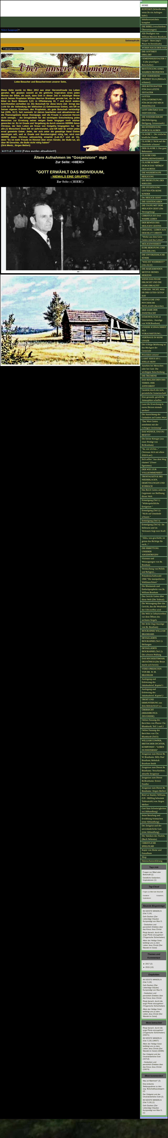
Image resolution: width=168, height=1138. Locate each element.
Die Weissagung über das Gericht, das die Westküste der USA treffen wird (154, 606)
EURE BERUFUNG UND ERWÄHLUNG (153, 249)
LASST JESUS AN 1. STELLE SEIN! (151, 360)
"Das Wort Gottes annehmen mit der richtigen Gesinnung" (152, 424)
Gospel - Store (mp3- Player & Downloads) (152, 42)
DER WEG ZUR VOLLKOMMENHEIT (152, 471)
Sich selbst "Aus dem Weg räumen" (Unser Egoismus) (154, 462)
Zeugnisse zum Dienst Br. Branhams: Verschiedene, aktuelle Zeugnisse (153, 770)
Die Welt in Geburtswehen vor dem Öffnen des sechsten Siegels (154, 616)
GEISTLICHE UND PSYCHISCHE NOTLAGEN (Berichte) (153, 302)
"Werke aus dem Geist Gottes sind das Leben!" (153, 238)
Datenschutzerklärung (152, 861)
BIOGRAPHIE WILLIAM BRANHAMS (153, 632)
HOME (145, 5)
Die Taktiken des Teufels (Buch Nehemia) (153, 837)
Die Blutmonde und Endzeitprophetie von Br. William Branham (153, 589)
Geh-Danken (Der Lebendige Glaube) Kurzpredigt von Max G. (152, 918)
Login (90, 1122)
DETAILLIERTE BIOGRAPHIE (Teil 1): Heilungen (152, 641)
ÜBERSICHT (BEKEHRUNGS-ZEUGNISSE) (150, 712)
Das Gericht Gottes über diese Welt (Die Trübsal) (153, 598)
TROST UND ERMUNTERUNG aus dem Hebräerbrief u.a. (152, 702)
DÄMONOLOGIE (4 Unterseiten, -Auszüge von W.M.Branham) (152, 320)
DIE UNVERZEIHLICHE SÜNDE (153, 256)
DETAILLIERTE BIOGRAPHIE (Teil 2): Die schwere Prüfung (152, 651)
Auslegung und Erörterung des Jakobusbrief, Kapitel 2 (152, 692)
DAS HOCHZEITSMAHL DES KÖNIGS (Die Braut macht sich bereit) (153, 661)
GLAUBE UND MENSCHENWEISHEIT (153, 157)
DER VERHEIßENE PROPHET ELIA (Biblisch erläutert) (154, 79)
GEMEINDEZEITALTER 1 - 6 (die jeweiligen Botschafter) (154, 61)
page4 (86, 1122)
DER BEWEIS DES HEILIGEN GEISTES (151, 224)
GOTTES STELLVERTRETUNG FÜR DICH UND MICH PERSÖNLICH (152, 101)
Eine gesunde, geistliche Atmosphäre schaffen (153, 398)
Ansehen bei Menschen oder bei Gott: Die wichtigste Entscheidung (153, 368)
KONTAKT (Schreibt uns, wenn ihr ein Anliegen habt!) (154, 12)
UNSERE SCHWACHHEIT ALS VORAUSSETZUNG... (154, 330)
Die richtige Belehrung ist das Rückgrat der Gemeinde (154, 347)
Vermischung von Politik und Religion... (153, 570)
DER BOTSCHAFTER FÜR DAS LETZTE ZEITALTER (152, 89)
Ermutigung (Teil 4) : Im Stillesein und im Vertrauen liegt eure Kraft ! (154, 529)
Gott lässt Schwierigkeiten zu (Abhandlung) (154, 810)
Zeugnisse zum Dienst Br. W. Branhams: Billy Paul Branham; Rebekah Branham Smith (153, 759)
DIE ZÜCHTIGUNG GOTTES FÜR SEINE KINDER (151, 190)
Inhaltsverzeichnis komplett (150, 21)
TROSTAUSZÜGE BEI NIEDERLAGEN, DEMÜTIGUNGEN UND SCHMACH (153, 481)
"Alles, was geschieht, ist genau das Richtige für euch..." (153, 541)
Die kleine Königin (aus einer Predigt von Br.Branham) (153, 441)
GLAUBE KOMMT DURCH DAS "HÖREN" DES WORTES (153, 165)
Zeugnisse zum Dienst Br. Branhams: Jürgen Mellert (154, 789)
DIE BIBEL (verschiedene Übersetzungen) (154, 28)
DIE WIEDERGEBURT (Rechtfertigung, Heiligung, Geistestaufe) (153, 120)
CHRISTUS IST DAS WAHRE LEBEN (151, 217)
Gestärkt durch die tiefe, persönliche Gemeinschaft (154, 391)
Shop (144, 857)
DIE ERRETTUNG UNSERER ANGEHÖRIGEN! (150, 551)
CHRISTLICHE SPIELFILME (149, 844)
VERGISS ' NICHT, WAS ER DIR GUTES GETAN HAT (153, 292)
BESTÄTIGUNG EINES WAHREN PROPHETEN (153, 70)
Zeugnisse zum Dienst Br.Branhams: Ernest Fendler (152, 780)
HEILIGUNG (148, 176)
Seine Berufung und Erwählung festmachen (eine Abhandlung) (152, 818)
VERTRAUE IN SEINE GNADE (152, 339)
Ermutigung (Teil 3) (151, 520)
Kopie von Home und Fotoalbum (152, 851)
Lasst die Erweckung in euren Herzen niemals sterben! (152, 407)
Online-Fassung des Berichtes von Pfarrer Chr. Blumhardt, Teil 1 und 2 (154, 723)
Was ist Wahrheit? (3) (152, 1081)
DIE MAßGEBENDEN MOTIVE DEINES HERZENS (152, 272)
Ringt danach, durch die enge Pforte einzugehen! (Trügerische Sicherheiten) (154, 934)
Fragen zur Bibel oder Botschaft (153, 892)
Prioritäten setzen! (150, 354)
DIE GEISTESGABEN (152, 201)
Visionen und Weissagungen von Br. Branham (152, 561)
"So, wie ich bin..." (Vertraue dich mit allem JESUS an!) (153, 452)
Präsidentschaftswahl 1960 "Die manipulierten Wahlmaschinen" (153, 579)
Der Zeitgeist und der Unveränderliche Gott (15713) (152, 1056)
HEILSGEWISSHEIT (151, 244)
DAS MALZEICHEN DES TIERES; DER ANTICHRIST (153, 382)
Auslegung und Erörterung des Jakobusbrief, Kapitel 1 (152, 682)
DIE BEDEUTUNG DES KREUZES (153, 182)
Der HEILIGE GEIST (151, 197)
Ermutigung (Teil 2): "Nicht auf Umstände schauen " (151, 513)
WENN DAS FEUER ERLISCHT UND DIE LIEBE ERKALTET (152, 282)
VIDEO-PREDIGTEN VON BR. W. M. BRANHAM (151, 672)
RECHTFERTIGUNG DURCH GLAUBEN (151, 128)
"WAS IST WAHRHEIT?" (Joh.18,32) (153, 263)
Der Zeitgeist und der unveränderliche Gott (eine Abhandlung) (152, 828)
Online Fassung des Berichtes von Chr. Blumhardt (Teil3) (151, 733)
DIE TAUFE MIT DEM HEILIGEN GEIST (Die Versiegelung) (152, 208)
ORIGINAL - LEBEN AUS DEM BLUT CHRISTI (154, 231)
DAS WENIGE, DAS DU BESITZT (153, 433)
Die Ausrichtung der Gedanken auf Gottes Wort (154, 416)
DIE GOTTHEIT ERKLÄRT (149, 53)
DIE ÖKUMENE (149, 376)
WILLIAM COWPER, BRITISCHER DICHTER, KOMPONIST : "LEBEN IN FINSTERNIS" (153, 745)
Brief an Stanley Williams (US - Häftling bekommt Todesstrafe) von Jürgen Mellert (154, 800)
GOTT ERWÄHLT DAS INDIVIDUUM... (152, 111)
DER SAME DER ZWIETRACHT (150, 311)
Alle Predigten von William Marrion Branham (154, 35)
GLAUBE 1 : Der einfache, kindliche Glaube (154, 136)
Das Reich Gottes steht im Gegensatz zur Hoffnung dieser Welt (154, 493)
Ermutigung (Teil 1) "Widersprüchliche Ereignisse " (151, 503)
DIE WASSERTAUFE (151, 172)
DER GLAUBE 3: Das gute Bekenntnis (154, 150)
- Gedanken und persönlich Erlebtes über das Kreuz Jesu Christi (153, 926)
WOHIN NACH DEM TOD (154, 47)
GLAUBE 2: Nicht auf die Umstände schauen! (154, 143)
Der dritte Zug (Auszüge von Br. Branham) (153, 625)
